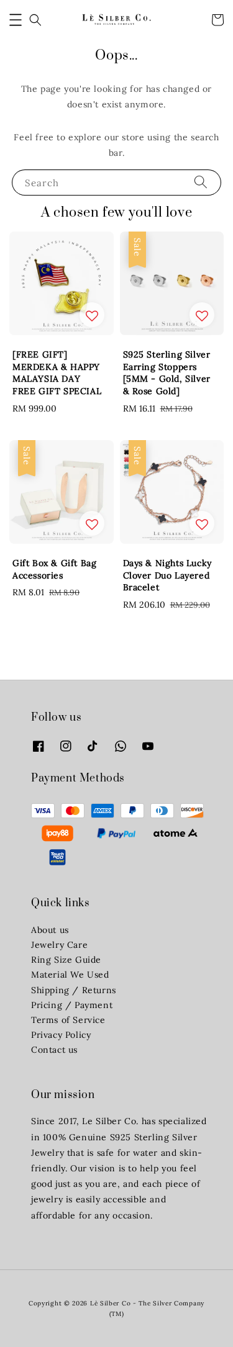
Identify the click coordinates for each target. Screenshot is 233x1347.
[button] (15, 20)
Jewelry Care (59, 944)
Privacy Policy (61, 1034)
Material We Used (70, 974)
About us (50, 929)
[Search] (201, 182)
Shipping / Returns (73, 990)
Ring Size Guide (66, 959)
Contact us (54, 1049)
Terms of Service (68, 1019)
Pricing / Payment (71, 1005)
